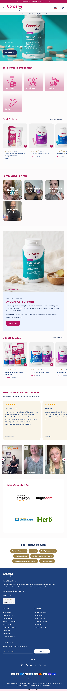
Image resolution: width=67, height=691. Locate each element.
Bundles (33, 551)
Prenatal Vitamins (47, 561)
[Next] (49, 1)
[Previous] (17, 1)
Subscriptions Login (9, 615)
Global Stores (7, 633)
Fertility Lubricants (21, 556)
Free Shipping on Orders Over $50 (33, 1)
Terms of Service (39, 618)
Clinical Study (7, 630)
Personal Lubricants (18, 551)
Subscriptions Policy (40, 612)
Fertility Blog (7, 624)
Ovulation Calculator (9, 621)
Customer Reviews (9, 636)
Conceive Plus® (35, 679)
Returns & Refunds (40, 627)
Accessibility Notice (40, 621)
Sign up (41, 651)
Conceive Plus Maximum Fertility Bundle (18, 424)
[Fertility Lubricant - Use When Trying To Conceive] (15, 135)
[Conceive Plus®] (15, 7)
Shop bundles (57, 338)
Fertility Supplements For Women (25, 561)
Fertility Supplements (48, 551)
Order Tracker (7, 612)
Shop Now (40, 50)
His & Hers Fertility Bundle (40, 372)
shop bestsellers (56, 119)
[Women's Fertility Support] (41, 135)
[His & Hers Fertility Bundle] (41, 354)
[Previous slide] (3, 459)
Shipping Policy (39, 615)
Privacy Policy (38, 624)
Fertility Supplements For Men (42, 556)
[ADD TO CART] (25, 146)
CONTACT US (7, 595)
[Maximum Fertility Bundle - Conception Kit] (15, 354)
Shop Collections (8, 618)
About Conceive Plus (9, 627)
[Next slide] (64, 459)
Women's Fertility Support (40, 154)
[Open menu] (4, 7)
